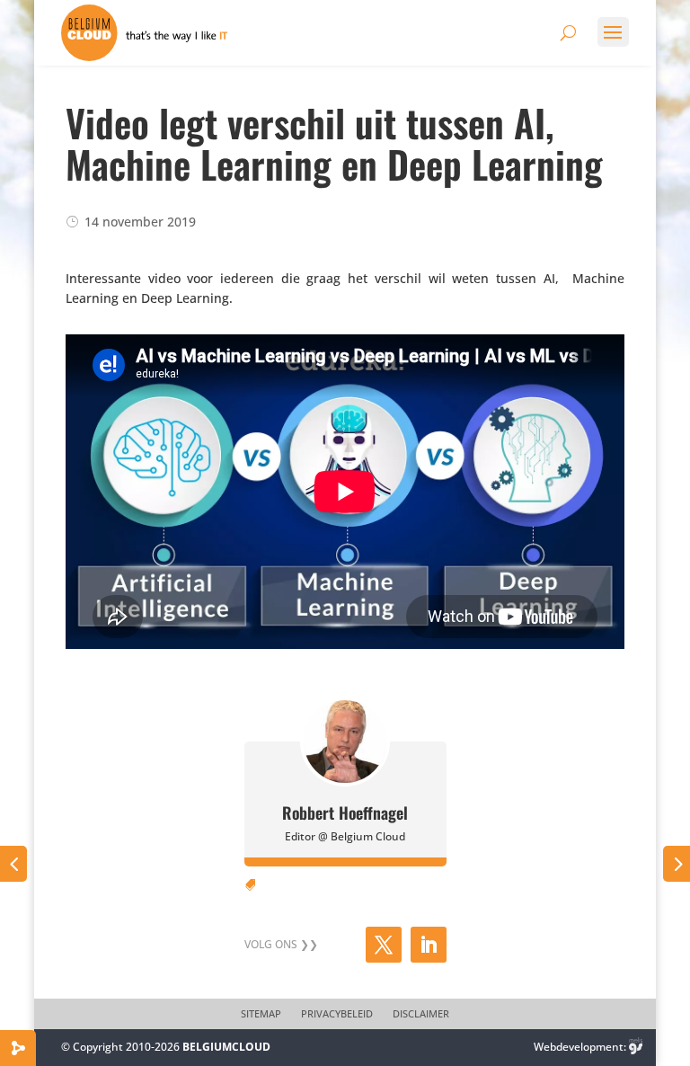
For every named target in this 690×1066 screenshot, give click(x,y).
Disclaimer (421, 1014)
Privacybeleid (337, 1014)
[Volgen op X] (384, 945)
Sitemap (261, 1014)
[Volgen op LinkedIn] (429, 945)
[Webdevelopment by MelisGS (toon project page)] (636, 1046)
